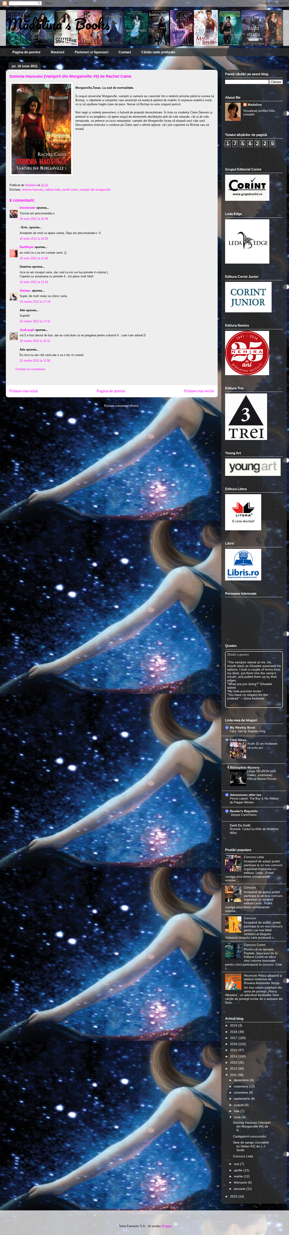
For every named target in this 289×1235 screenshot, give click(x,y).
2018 (234, 1032)
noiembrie (241, 1086)
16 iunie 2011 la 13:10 (34, 282)
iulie (237, 1111)
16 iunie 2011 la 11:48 (34, 258)
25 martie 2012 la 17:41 (35, 321)
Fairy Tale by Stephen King (247, 731)
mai (237, 1164)
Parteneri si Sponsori (91, 52)
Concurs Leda (254, 857)
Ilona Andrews (254, 698)
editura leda (52, 189)
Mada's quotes (238, 654)
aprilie (238, 1170)
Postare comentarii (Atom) (121, 405)
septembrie (242, 1098)
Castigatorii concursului (249, 1136)
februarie (241, 1182)
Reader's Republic (244, 811)
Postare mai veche (199, 391)
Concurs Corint (254, 945)
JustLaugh (27, 330)
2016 (234, 1044)
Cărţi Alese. (238, 740)
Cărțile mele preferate (158, 52)
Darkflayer (27, 247)
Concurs (250, 887)
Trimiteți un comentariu (30, 369)
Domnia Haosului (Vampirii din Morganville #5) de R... (252, 1126)
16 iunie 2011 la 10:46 (34, 218)
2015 (234, 1050)
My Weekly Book (242, 727)
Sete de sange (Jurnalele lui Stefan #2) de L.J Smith (251, 1146)
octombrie (241, 1092)
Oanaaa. (25, 290)
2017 (234, 1038)
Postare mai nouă (23, 391)
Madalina (255, 104)
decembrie (242, 1080)
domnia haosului (32, 189)
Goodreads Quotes (271, 706)
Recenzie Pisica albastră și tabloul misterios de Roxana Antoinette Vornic (263, 979)
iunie (238, 1117)
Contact (125, 52)
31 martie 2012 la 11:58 (35, 360)
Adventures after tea (245, 795)
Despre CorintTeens (244, 814)
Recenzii (57, 52)
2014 (234, 1056)
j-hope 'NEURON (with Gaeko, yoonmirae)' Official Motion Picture (261, 775)
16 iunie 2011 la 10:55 (34, 238)
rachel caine (70, 189)
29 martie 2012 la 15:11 (35, 341)
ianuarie (240, 1189)
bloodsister (27, 207)
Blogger (167, 1226)
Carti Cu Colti (240, 825)
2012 (234, 1068)
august (239, 1105)
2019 (234, 1025)
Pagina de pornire (26, 52)
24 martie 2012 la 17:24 (35, 301)
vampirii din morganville (95, 189)
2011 (234, 1075)
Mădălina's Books (58, 24)
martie (239, 1176)
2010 (234, 1196)
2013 (234, 1062)
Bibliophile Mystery (245, 767)
